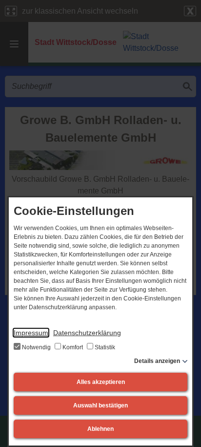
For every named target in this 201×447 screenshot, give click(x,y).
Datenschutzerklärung (87, 333)
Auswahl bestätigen (100, 405)
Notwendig (36, 347)
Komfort (72, 347)
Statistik (104, 347)
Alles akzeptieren (101, 382)
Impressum (31, 333)
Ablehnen (100, 429)
